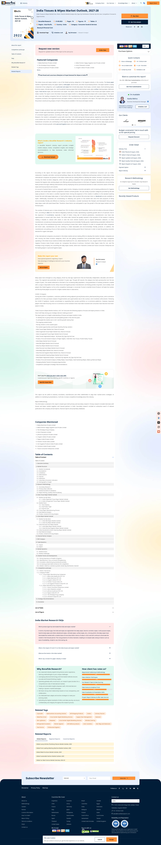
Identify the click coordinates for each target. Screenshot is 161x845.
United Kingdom (101, 821)
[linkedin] (130, 788)
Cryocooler (40, 713)
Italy (53, 809)
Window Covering (90, 720)
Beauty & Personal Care (45, 28)
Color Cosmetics (87, 724)
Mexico (99, 809)
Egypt (98, 803)
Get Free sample (136, 22)
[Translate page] (144, 3)
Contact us (25, 827)
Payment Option (123, 167)
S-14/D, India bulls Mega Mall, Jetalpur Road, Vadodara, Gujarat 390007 (125, 806)
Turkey (68, 821)
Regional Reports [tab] (54, 739)
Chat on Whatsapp (126, 61)
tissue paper (110, 82)
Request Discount (134, 137)
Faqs (12, 58)
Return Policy (25, 818)
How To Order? (26, 815)
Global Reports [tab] (41, 739)
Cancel (100, 839)
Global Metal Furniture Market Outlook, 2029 (49, 752)
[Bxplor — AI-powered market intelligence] (89, 3)
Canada (99, 801)
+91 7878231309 (141, 61)
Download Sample (49, 157)
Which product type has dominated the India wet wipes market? (57, 626)
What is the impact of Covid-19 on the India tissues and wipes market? (59, 648)
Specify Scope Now (45, 382)
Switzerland (85, 818)
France (53, 806)
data (48, 212)
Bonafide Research (44, 21)
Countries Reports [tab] (69, 739)
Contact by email (126, 69)
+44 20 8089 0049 (126, 65)
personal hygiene (61, 124)
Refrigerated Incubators (43, 724)
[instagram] (126, 788)
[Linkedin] (96, 264)
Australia (69, 801)
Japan (68, 809)
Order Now (102, 50)
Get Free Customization (133, 86)
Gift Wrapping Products (76, 713)
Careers (24, 806)
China (68, 803)
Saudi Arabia (70, 815)
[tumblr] (137, 788)
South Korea (100, 815)
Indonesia (99, 806)
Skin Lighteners (41, 720)
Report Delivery (123, 170)
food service (43, 91)
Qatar (98, 812)
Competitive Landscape (18, 49)
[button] (140, 3)
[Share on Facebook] (134, 27)
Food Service (40, 727)
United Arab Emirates (88, 821)
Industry (24, 3)
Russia (53, 815)
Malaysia (84, 809)
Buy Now (136, 16)
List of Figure (39, 612)
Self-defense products (73, 724)
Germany (69, 806)
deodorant (99, 196)
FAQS (23, 824)
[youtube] (134, 788)
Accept (111, 839)
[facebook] (119, 788)
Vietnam (68, 824)
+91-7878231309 (118, 811)
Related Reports (15, 71)
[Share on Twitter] (138, 27)
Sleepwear (52, 720)
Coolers (89, 713)
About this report (16, 45)
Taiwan (99, 818)
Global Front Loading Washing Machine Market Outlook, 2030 (53, 748)
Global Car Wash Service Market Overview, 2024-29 (50, 760)
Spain (53, 818)
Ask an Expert (44, 267)
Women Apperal (58, 724)
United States (55, 824)
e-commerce (50, 215)
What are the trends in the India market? (50, 653)
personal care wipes (63, 87)
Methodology (25, 803)
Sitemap (45, 788)
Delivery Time (123, 149)
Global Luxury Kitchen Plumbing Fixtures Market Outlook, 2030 (54, 744)
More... (39, 70)
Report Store (153, 3)
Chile (53, 803)
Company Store (99, 3)
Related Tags (15, 67)
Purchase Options (125, 51)
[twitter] (123, 788)
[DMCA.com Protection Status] (94, 831)
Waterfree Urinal (41, 717)
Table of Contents (16, 54)
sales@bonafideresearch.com (121, 814)
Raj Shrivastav (72, 32)
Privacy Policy (35, 788)
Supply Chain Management (84, 717)
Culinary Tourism (99, 713)
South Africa (85, 815)
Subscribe (123, 778)
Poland (84, 812)
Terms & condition (27, 821)
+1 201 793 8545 (141, 65)
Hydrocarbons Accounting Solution (56, 713)
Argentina (54, 801)
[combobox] (145, 46)
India (83, 806)
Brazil (83, 801)
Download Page (44, 32)
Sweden (68, 818)
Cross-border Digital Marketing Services (61, 717)
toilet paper (67, 84)
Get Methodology (133, 188)
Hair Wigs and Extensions (103, 724)
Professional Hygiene (54, 727)
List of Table (39, 608)
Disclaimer (25, 788)
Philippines (69, 812)
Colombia (84, 803)
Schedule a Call (58, 32)
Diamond (98, 717)
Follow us (114, 788)
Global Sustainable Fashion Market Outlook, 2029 (50, 756)
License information (27, 812)
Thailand (54, 821)
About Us (24, 801)
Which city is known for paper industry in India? (52, 658)
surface (96, 89)
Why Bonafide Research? (18, 62)
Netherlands (55, 812)
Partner (24, 809)
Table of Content (40, 457)
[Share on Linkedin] (142, 27)
